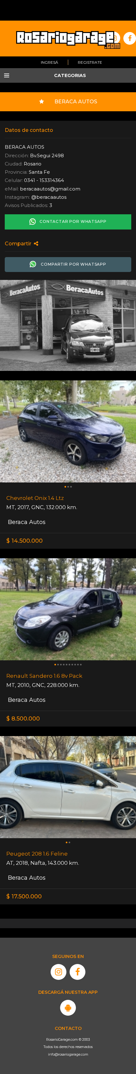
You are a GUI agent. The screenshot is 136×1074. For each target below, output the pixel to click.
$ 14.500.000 (24, 540)
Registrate (90, 62)
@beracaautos (48, 197)
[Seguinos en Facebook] (77, 972)
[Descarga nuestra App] (68, 1008)
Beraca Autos (26, 522)
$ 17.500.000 (24, 896)
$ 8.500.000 (23, 718)
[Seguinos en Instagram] (58, 972)
